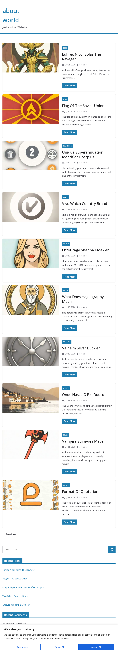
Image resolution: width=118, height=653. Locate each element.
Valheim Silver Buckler (81, 348)
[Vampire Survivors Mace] (30, 444)
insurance (83, 64)
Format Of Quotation (80, 491)
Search (112, 549)
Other (66, 244)
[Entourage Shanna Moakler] (30, 253)
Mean (65, 290)
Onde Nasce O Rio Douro (83, 394)
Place (65, 197)
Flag (65, 99)
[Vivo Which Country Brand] (30, 207)
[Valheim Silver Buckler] (30, 351)
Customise (22, 647)
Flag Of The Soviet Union (83, 105)
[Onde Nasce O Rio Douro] (30, 398)
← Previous (9, 534)
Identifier (67, 146)
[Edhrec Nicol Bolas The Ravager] (30, 57)
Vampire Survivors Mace (82, 441)
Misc (65, 48)
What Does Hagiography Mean (83, 299)
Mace (65, 435)
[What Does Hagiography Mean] (30, 300)
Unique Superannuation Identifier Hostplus (82, 154)
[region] (59, 639)
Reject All (59, 647)
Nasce (65, 388)
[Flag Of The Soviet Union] (30, 109)
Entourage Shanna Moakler (85, 249)
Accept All (96, 647)
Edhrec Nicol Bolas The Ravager (81, 56)
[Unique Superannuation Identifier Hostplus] (30, 155)
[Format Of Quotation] (30, 495)
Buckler (66, 342)
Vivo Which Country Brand (84, 203)
